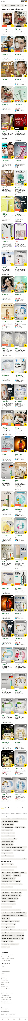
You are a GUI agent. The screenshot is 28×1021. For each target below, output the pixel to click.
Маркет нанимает (5, 1009)
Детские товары (4, 1001)
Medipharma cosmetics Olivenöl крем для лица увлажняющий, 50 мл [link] (20, 296)
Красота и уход (4, 986)
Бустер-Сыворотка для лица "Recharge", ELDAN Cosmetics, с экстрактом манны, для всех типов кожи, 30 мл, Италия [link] (7, 351)
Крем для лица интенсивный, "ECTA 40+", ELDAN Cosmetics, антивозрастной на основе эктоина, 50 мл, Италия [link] (20, 404)
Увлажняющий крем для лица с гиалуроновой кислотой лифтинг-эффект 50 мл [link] (7, 56)
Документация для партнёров (7, 958)
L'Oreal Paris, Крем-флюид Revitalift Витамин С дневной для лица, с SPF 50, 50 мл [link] (7, 404)
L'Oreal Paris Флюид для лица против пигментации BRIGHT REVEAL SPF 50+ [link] (7, 640)
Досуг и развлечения (5, 971)
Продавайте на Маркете (6, 956)
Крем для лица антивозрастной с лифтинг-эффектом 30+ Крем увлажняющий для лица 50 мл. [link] (20, 430)
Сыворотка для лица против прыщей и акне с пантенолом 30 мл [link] (20, 81)
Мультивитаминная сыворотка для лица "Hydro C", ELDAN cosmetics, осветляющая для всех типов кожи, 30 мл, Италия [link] (20, 456)
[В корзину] (12, 25)
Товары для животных (6, 997)
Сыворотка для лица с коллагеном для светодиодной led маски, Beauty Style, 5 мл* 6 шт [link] (7, 456)
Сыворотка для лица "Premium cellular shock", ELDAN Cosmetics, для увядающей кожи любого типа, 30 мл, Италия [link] (20, 797)
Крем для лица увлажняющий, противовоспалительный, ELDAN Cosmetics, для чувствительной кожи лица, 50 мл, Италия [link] (7, 590)
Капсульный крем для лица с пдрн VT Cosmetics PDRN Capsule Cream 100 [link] (20, 190)
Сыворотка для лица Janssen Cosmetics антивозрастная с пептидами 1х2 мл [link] (6, 564)
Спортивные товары (5, 995)
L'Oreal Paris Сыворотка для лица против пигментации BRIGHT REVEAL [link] (20, 216)
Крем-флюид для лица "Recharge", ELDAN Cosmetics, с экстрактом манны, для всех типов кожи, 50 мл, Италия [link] (20, 351)
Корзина (19, 1019)
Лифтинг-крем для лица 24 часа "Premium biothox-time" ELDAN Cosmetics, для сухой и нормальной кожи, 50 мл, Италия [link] (7, 797)
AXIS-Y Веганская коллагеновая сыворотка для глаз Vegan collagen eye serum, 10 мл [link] (7, 511)
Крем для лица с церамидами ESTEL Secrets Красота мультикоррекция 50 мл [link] (20, 244)
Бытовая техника (5, 975)
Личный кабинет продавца (7, 954)
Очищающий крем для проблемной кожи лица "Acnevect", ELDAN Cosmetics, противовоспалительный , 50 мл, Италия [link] (7, 718)
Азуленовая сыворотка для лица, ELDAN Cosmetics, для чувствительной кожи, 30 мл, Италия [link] (20, 511)
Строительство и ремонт (6, 999)
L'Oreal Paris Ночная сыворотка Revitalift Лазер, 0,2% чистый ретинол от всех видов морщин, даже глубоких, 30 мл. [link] (7, 270)
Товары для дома (5, 982)
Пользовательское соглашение (7, 1006)
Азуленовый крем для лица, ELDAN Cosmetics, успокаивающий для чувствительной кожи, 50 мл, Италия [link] (7, 667)
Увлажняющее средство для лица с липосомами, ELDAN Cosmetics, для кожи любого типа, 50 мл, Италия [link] (20, 270)
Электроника (4, 978)
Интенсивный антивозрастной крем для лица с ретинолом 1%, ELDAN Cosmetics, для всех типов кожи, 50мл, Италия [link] (7, 744)
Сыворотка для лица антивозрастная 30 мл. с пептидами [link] (20, 56)
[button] (26, 5)
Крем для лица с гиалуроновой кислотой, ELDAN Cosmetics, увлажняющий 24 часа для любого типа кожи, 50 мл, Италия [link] (20, 324)
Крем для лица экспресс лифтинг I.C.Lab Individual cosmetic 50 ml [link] (7, 31)
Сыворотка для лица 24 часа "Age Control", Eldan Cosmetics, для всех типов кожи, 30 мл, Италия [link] (20, 667)
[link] (14, 819)
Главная (3, 1019)
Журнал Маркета (5, 1011)
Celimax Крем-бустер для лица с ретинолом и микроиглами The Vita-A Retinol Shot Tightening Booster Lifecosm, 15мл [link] (7, 244)
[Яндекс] (11, 1016)
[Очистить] (22, 5)
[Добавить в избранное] (12, 12)
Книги (2, 991)
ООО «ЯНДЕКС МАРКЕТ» (10, 1014)
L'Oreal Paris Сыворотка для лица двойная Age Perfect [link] (7, 324)
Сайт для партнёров (5, 960)
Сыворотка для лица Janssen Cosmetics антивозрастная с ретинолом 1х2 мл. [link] (6, 483)
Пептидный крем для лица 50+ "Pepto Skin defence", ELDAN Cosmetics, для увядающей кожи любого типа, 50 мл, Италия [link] (7, 430)
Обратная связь (4, 1007)
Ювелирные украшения (6, 1003)
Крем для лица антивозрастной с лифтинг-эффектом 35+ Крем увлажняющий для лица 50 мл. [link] (20, 31)
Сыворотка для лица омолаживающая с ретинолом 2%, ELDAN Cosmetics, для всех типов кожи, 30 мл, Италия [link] (7, 771)
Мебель (2, 973)
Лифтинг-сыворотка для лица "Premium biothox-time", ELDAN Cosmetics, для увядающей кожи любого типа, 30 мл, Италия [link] (20, 771)
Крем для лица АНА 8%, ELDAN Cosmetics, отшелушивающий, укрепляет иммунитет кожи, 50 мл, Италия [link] (20, 640)
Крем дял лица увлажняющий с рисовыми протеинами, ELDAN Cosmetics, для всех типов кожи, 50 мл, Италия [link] (7, 377)
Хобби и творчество (5, 988)
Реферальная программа (6, 966)
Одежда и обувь (4, 980)
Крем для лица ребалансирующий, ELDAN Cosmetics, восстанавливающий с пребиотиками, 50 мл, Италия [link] (20, 537)
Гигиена (3, 977)
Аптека (2, 984)
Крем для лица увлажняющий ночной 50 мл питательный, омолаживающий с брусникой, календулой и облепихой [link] (7, 190)
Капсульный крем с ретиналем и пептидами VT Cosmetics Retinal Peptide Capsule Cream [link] (7, 537)
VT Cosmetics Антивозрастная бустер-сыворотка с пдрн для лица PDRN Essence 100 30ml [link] (20, 590)
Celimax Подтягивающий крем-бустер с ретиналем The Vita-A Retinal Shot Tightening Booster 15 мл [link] (7, 134)
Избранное (14, 1019)
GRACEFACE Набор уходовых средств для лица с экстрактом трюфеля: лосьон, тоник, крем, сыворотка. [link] (20, 484)
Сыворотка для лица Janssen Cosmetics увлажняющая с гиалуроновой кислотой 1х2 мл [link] (20, 615)
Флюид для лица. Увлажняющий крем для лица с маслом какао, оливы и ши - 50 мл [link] (7, 296)
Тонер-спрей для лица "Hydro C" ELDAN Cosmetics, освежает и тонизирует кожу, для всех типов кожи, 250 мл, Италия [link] (7, 615)
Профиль (25, 1019)
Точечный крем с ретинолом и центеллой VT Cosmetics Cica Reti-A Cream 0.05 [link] (20, 106)
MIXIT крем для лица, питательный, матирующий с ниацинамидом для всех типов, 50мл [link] (20, 564)
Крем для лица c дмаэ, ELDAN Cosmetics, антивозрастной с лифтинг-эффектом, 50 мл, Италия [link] (20, 718)
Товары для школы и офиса (7, 993)
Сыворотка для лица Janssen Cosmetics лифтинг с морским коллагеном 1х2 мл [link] (6, 693)
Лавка (8, 1019)
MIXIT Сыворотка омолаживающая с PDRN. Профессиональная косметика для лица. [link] (20, 162)
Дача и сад (3, 990)
